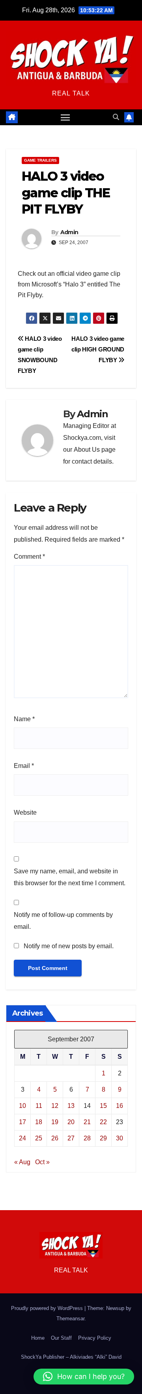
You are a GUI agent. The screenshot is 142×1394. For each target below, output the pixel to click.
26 (54, 1138)
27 (71, 1138)
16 (119, 1105)
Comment (29, 556)
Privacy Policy (94, 1338)
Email (24, 765)
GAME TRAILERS (40, 160)
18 (38, 1122)
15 (103, 1105)
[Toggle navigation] (65, 117)
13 (71, 1105)
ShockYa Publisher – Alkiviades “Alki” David (71, 1357)
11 (39, 1105)
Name (24, 719)
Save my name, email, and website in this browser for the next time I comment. (69, 877)
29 (103, 1138)
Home (38, 1338)
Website (25, 812)
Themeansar (70, 1318)
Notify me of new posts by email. (69, 946)
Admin (69, 232)
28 (87, 1138)
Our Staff (61, 1338)
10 (22, 1105)
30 (119, 1138)
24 (22, 1138)
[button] (116, 117)
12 (54, 1105)
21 (87, 1122)
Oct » (42, 1162)
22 (103, 1122)
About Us (87, 449)
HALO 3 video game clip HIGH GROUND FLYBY (97, 349)
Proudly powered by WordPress (47, 1308)
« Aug (22, 1162)
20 (71, 1122)
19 (54, 1122)
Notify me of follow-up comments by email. (63, 920)
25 (38, 1138)
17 (22, 1122)
